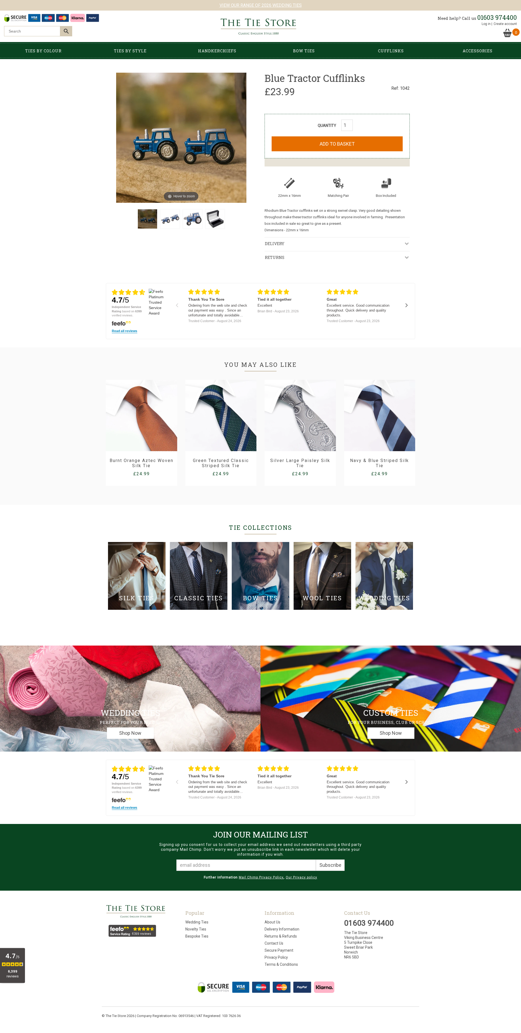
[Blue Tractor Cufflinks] (147, 219)
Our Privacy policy (301, 877)
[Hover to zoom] (181, 137)
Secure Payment (279, 950)
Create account (505, 24)
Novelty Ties (195, 929)
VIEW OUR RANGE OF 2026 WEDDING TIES (261, 5)
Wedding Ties (196, 922)
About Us (272, 922)
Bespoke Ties (196, 936)
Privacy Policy (276, 957)
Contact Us (274, 943)
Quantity (327, 125)
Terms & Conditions (281, 964)
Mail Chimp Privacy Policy (261, 877)
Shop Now (130, 733)
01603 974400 (497, 17)
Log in (486, 24)
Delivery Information (282, 929)
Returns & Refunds (281, 936)
